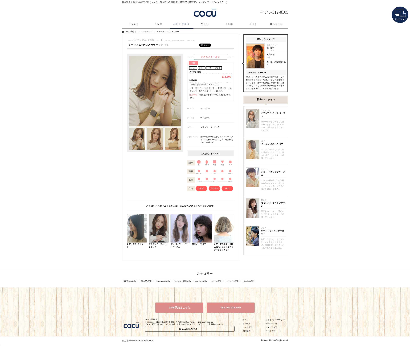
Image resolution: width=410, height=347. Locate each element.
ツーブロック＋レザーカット (272, 232)
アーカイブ (270, 331)
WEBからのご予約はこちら (400, 9)
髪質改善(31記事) (129, 281)
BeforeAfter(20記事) (163, 281)
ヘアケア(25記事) (233, 281)
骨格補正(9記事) (146, 281)
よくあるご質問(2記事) (182, 281)
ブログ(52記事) (249, 281)
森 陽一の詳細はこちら (276, 63)
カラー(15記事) (216, 281)
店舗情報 (246, 323)
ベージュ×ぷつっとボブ (272, 144)
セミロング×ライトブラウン (273, 204)
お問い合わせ (271, 323)
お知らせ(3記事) (201, 281)
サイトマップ (271, 327)
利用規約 (246, 331)
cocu (244, 320)
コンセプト (247, 327)
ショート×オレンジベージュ (273, 173)
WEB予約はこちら (179, 307)
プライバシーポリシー (275, 320)
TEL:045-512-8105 (230, 307)
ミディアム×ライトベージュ (273, 114)
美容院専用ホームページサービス (141, 340)
